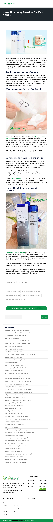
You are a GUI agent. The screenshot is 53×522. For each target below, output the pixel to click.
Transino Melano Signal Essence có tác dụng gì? (18, 381)
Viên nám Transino (32, 480)
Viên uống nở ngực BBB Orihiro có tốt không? (17, 440)
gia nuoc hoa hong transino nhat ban (31, 291)
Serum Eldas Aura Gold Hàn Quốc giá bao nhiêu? (18, 343)
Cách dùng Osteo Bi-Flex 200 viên (14, 443)
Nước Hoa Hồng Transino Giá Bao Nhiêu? (31, 295)
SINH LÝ (4, 508)
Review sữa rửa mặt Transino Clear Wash (16, 384)
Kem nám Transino (43, 480)
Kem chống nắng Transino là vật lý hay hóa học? (18, 378)
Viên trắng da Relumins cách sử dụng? (15, 370)
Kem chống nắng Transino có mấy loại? (15, 368)
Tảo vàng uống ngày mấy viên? (13, 362)
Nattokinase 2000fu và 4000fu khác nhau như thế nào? (20, 341)
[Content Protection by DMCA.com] (42, 489)
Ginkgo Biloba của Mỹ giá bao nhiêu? (14, 408)
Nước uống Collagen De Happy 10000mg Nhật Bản (18, 454)
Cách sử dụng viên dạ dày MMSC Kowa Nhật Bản (18, 389)
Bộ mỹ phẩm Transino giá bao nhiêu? (15, 397)
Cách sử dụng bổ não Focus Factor (14, 349)
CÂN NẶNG (5, 511)
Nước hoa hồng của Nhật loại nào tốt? (15, 435)
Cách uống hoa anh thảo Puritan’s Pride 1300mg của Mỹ (20, 354)
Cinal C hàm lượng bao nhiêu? (13, 338)
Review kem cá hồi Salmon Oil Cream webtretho (18, 333)
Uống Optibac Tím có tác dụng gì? (14, 376)
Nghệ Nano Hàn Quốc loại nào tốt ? (14, 424)
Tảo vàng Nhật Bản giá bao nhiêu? (14, 403)
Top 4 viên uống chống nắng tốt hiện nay (16, 430)
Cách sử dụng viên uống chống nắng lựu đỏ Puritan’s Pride (21, 438)
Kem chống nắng (42, 486)
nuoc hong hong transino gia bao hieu (15, 299)
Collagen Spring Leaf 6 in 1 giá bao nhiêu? (16, 459)
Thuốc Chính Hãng (16, 178)
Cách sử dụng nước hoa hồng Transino (15, 360)
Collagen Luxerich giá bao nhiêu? (14, 395)
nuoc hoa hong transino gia (13, 295)
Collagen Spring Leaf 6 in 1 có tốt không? (16, 462)
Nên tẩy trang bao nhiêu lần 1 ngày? (14, 386)
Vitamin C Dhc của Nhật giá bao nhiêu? (15, 446)
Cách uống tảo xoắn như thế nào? (14, 413)
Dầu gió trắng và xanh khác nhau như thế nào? (17, 330)
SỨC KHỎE (5, 505)
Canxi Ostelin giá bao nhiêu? (12, 421)
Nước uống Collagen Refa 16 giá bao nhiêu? (17, 416)
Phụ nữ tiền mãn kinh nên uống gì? (14, 456)
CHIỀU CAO (5, 514)
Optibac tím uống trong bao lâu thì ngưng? (16, 373)
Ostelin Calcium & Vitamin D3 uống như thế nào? (18, 419)
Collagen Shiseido (43, 483)
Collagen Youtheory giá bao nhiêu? (14, 448)
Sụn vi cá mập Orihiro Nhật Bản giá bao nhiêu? (17, 365)
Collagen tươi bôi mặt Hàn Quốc (13, 451)
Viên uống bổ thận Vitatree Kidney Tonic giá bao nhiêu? (20, 432)
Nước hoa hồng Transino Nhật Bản (15, 252)
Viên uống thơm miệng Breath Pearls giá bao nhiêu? (19, 392)
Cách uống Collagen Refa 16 (12, 427)
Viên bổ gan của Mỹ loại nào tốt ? (14, 411)
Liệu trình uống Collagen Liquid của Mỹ (15, 335)
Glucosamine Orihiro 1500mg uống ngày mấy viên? (18, 400)
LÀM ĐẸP (5, 503)
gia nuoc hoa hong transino (13, 291)
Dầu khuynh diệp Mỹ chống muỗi (13, 357)
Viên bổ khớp (30, 486)
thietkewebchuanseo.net (18, 520)
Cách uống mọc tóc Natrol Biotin (14, 405)
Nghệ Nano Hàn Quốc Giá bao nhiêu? (15, 351)
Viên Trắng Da (31, 483)
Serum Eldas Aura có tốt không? (13, 346)
